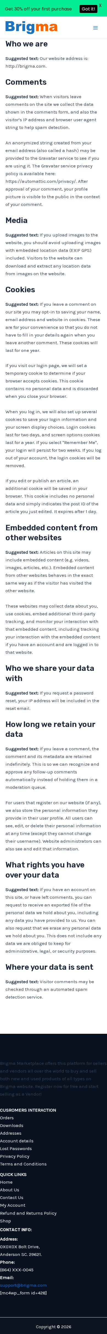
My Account (12, 1205)
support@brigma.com (23, 1285)
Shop (5, 1220)
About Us (9, 1189)
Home (6, 1182)
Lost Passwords (16, 1148)
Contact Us (11, 1197)
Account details (16, 1140)
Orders (7, 1117)
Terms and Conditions (23, 1164)
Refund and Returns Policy (28, 1213)
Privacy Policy (14, 1156)
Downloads (11, 1125)
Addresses (10, 1133)
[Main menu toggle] (95, 28)
